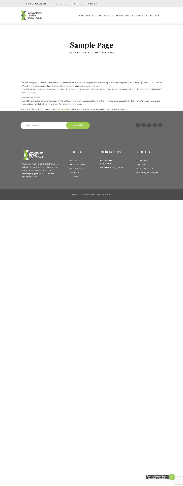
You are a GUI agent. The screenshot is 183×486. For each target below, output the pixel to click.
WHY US (89, 15)
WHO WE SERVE (122, 15)
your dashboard (63, 109)
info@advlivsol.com (60, 4)
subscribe (77, 125)
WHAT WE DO (104, 15)
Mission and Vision (77, 164)
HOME (81, 15)
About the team (76, 168)
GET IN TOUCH (152, 15)
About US (74, 160)
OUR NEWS (136, 15)
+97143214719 (40, 4)
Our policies (74, 176)
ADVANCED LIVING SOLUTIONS (99, 194)
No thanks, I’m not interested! (52, 281)
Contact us (74, 172)
